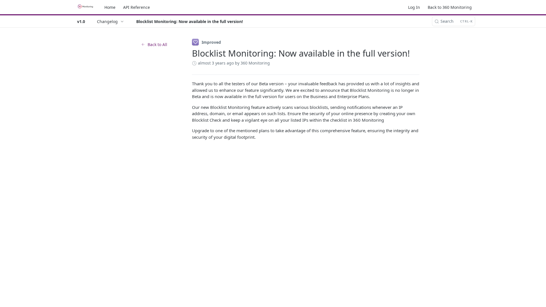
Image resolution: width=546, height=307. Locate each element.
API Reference (136, 7)
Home (109, 7)
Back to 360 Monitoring (450, 7)
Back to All (157, 44)
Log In (414, 7)
